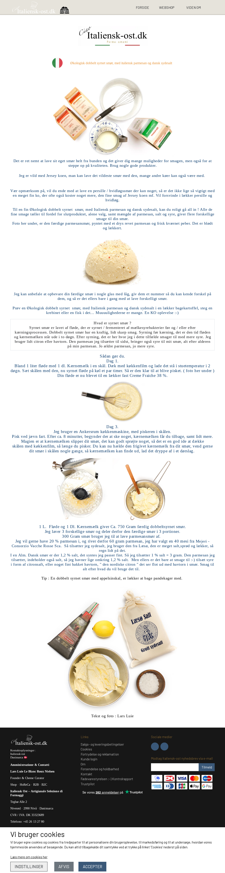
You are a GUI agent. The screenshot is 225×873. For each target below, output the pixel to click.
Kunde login (89, 759)
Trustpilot (88, 784)
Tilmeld (206, 767)
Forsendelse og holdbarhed (100, 769)
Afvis (63, 866)
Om (83, 764)
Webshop (166, 7)
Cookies (86, 749)
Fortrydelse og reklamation (100, 754)
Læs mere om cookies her (28, 857)
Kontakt (86, 774)
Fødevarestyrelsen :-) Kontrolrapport (107, 779)
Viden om (193, 7)
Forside (142, 7)
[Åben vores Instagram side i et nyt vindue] (164, 746)
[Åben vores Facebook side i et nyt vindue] (155, 746)
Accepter (92, 866)
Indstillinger (29, 866)
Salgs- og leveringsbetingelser (102, 744)
